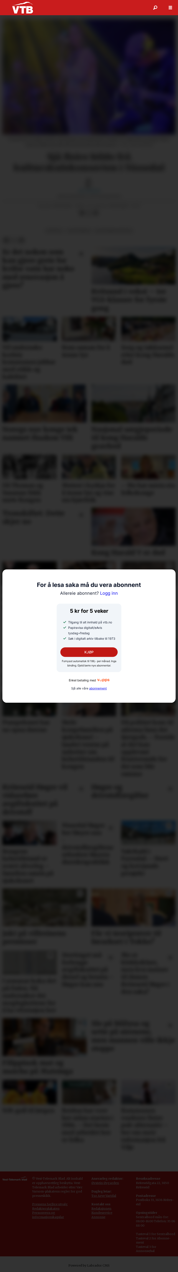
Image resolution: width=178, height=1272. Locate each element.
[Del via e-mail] (95, 213)
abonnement (98, 688)
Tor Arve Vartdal (103, 1196)
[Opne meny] (170, 7)
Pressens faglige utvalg (50, 1204)
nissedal (54, 231)
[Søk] (155, 7)
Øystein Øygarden (105, 1183)
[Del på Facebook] (82, 213)
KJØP (89, 652)
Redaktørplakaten (45, 1209)
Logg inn (89, 593)
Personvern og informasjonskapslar (48, 1215)
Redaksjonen (101, 1209)
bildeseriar (79, 231)
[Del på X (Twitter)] (89, 213)
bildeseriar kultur (114, 231)
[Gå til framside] (22, 7)
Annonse (98, 1217)
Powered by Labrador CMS (89, 1265)
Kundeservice (101, 1213)
